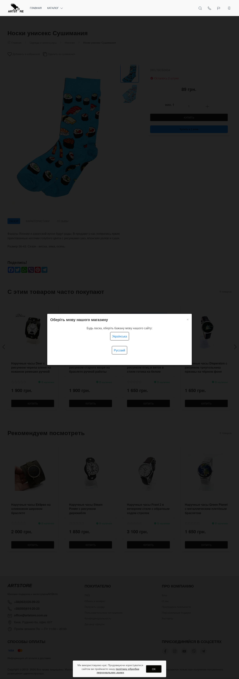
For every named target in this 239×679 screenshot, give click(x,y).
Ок (154, 669)
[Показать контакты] (209, 8)
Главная (36, 8)
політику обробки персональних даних (118, 670)
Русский (119, 350)
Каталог (53, 8)
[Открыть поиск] (200, 8)
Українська (119, 336)
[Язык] (219, 8)
